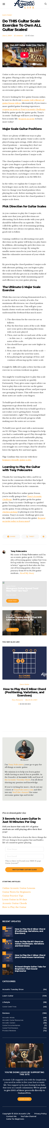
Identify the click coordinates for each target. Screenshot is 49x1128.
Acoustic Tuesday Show (13, 989)
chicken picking (9, 512)
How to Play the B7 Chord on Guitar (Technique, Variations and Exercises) (29, 943)
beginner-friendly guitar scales (16, 460)
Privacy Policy (40, 1114)
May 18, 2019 (11, 595)
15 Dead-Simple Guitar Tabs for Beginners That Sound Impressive (30, 969)
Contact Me (11, 1116)
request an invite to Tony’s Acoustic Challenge (23, 109)
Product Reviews (9, 1030)
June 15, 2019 (11, 624)
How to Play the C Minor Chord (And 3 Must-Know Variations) (30, 956)
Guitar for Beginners (15, 1119)
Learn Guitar (7, 15)
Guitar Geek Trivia (9, 1006)
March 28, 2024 (31, 700)
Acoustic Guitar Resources (12, 1020)
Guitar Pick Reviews (10, 1028)
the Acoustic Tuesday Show (17, 780)
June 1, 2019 (7, 36)
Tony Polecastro (19, 551)
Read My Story (27, 573)
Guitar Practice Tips (12, 896)
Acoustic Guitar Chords (14, 903)
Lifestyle (6, 1002)
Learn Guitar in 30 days (14, 899)
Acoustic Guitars (8, 1023)
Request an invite (27, 119)
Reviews (6, 1013)
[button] (19, 704)
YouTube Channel (28, 1116)
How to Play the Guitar (14, 907)
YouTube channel (20, 792)
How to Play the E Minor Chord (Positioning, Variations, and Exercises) (24, 692)
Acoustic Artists (8, 1017)
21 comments (18, 36)
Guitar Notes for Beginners (16, 892)
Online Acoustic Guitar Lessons (18, 888)
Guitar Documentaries (11, 1025)
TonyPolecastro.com (23, 790)
